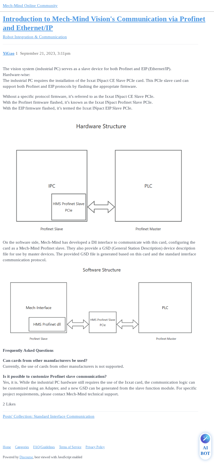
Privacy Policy (95, 447)
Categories (22, 447)
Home (7, 447)
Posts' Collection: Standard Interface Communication (48, 416)
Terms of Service (70, 447)
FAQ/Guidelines (44, 447)
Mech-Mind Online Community (30, 5)
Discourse (26, 457)
